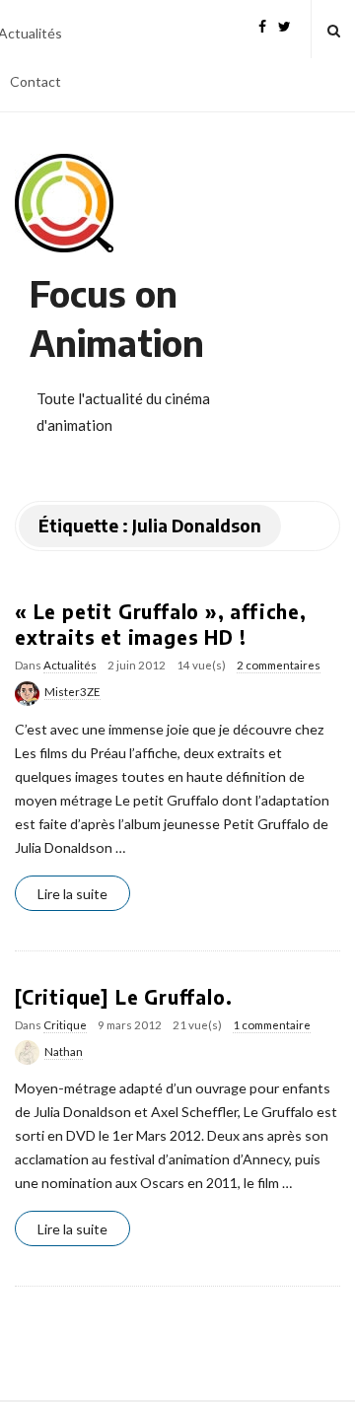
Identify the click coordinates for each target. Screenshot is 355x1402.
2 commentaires (278, 665)
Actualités (70, 665)
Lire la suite (72, 893)
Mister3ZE (72, 691)
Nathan (63, 1051)
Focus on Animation (117, 318)
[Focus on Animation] (64, 203)
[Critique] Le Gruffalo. (123, 997)
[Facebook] (262, 24)
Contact (35, 81)
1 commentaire (272, 1024)
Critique (65, 1024)
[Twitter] (284, 24)
